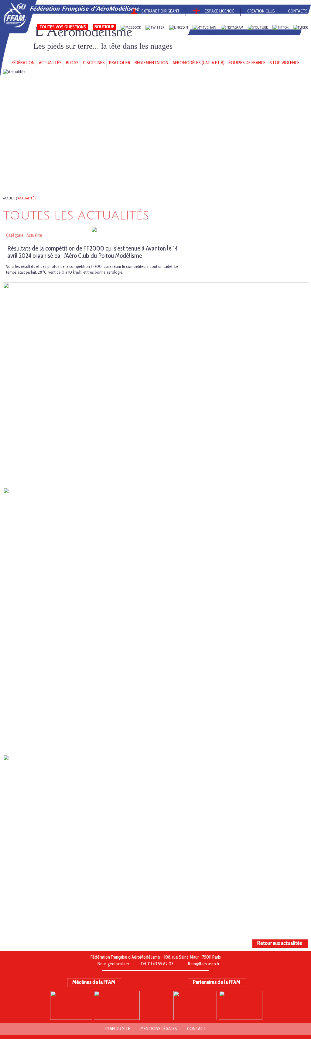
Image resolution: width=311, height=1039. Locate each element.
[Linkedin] (178, 27)
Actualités (27, 198)
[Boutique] (104, 27)
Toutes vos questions (62, 27)
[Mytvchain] (204, 27)
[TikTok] (280, 27)
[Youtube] (258, 27)
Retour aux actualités (279, 943)
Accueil (9, 198)
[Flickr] (300, 27)
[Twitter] (155, 27)
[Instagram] (232, 27)
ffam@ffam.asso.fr (203, 964)
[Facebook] (131, 27)
